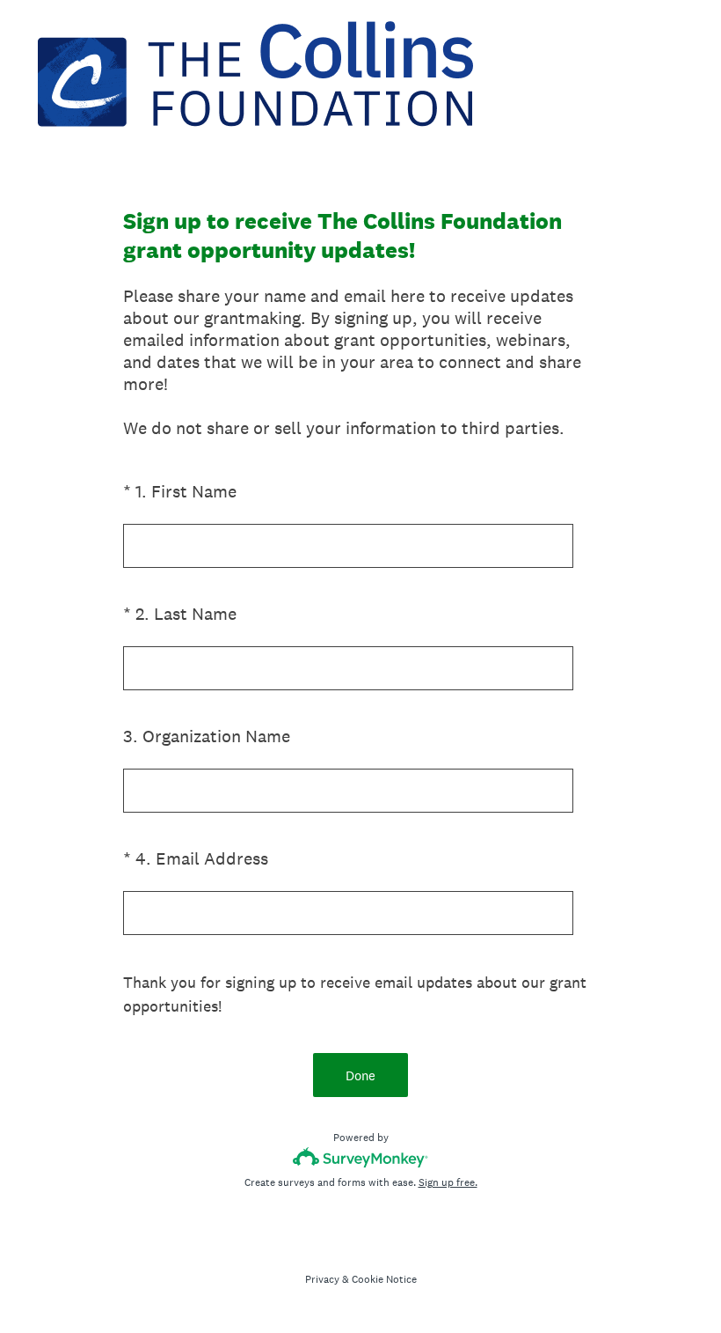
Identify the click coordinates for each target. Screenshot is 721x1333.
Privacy (322, 1279)
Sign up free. (448, 1182)
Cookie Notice (384, 1279)
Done (360, 1075)
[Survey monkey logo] (361, 1157)
